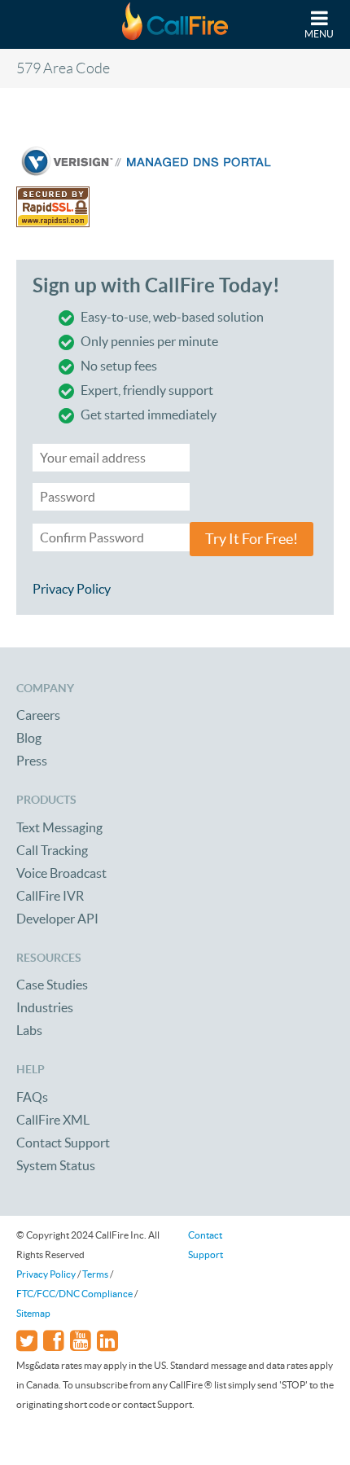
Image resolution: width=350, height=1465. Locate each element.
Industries (44, 1007)
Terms (95, 1274)
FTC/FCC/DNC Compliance (74, 1293)
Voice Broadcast (61, 873)
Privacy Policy (72, 588)
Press (31, 760)
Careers (38, 715)
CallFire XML (53, 1119)
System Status (55, 1165)
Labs (29, 1030)
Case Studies (52, 984)
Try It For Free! (251, 539)
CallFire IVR (50, 895)
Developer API (57, 918)
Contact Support (63, 1142)
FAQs (32, 1097)
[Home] (175, 24)
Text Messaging (59, 827)
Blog (29, 737)
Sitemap (33, 1313)
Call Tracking (52, 850)
